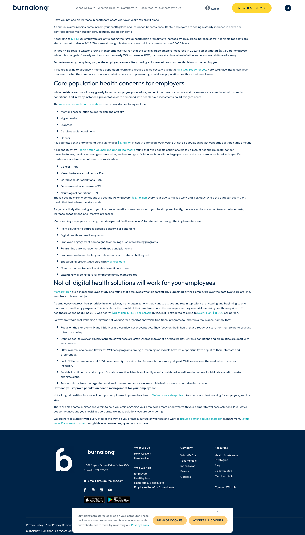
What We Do (84, 8)
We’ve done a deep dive (167, 395)
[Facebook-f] (85, 490)
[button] (288, 8)
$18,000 (218, 313)
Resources (146, 8)
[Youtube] (110, 490)
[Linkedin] (101, 490)
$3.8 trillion (119, 313)
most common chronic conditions (80, 104)
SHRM (75, 39)
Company (127, 8)
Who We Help (106, 8)
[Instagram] (93, 490)
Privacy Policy (140, 525)
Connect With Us (170, 8)
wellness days (116, 261)
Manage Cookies (170, 520)
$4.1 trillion (124, 142)
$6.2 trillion (204, 313)
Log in (215, 8)
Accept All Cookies (208, 520)
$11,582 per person (139, 313)
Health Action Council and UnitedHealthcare (106, 150)
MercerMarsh (62, 292)
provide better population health (201, 419)
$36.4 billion (139, 197)
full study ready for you (191, 69)
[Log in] (207, 7)
